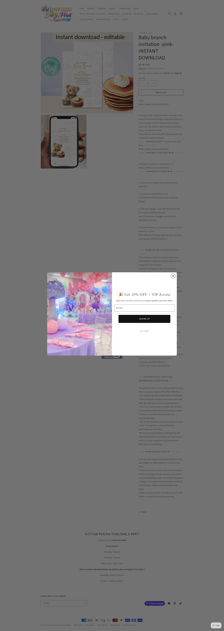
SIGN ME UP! (144, 318)
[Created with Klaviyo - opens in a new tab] (112, 357)
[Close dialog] (173, 276)
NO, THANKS (144, 331)
